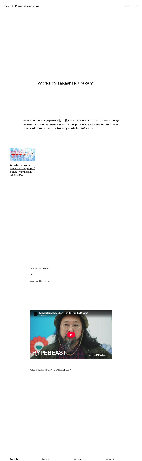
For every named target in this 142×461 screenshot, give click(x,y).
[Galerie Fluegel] (21, 7)
